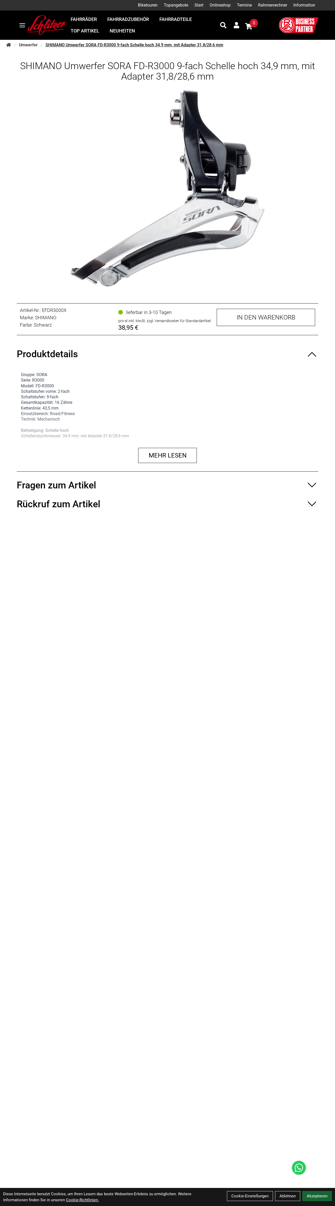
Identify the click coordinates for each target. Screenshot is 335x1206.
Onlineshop (220, 5)
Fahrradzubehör (128, 19)
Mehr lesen (168, 455)
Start (198, 5)
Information (304, 5)
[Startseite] (8, 45)
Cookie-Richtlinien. (82, 1200)
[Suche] (223, 25)
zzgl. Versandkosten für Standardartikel (179, 321)
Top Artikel (85, 31)
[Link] (22, 25)
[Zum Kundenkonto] (236, 25)
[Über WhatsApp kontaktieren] (299, 1168)
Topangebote (176, 5)
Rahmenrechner (272, 5)
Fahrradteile (175, 19)
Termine (244, 5)
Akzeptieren (317, 1196)
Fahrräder (84, 19)
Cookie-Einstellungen (250, 1196)
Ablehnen (288, 1196)
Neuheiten (122, 31)
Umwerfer (28, 44)
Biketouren (148, 5)
